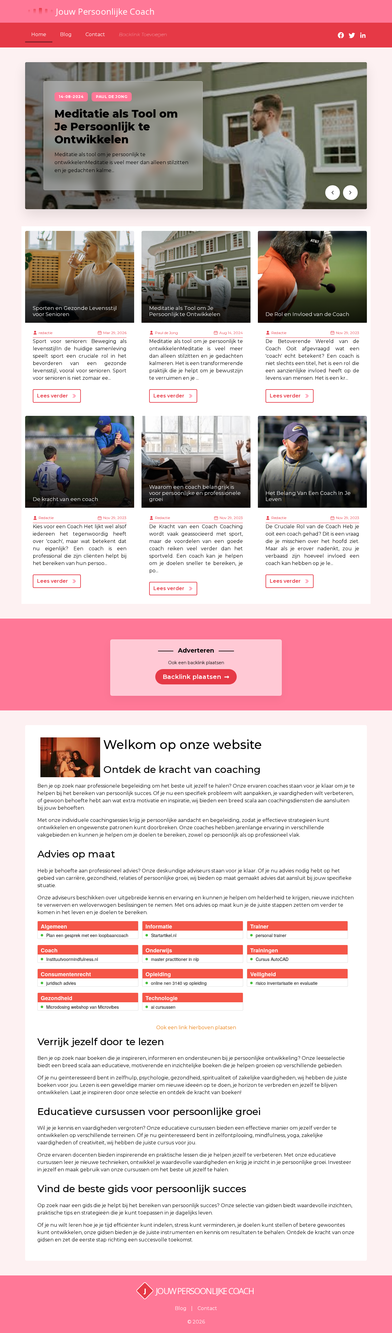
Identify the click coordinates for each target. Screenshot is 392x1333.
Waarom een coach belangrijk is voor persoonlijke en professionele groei (195, 493)
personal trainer (271, 935)
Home (38, 34)
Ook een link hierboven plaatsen (196, 1027)
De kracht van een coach (65, 499)
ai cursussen (163, 1007)
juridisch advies (61, 983)
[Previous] (332, 192)
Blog (66, 34)
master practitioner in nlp (175, 959)
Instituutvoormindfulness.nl (72, 959)
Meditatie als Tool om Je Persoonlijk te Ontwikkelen (116, 126)
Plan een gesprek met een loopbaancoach (87, 935)
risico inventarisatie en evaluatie (287, 983)
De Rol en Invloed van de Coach (307, 314)
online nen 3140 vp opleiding (179, 983)
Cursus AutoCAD (272, 959)
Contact (95, 34)
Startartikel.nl (163, 935)
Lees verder (52, 396)
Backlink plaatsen (196, 676)
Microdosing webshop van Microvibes (82, 1007)
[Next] (350, 192)
